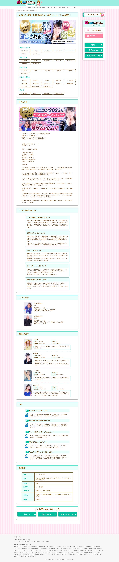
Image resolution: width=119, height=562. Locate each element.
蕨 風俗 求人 (81, 546)
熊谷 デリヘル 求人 (89, 550)
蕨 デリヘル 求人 (78, 548)
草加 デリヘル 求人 (58, 550)
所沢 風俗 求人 (57, 546)
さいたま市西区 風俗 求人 (95, 554)
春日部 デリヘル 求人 (28, 550)
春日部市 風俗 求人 (32, 556)
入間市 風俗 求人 (25, 548)
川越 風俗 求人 (26, 546)
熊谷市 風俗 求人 (71, 554)
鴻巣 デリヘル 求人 (56, 552)
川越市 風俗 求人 (18, 554)
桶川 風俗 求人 (52, 548)
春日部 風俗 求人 (73, 546)
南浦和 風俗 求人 (97, 546)
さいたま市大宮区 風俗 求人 (87, 552)
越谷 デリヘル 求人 (88, 548)
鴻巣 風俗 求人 (44, 548)
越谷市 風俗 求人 (26, 554)
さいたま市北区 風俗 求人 (82, 554)
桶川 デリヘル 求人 (29, 552)
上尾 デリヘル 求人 (99, 550)
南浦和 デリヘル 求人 (78, 550)
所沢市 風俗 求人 (63, 554)
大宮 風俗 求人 (17, 541)
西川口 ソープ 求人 (68, 550)
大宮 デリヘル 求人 (36, 541)
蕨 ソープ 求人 (38, 552)
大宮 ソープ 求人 (45, 541)
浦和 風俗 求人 (50, 546)
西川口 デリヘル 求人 (69, 548)
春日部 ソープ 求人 (47, 552)
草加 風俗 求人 (89, 546)
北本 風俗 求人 (59, 548)
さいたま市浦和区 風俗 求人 (52, 554)
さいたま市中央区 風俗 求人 (20, 556)
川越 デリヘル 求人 (98, 548)
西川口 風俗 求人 (18, 546)
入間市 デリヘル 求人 (18, 552)
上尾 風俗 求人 (17, 548)
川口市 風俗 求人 (98, 552)
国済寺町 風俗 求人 (35, 548)
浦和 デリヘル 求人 (18, 550)
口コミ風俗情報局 (61, 559)
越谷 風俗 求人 (34, 546)
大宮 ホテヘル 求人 (26, 541)
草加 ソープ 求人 (66, 552)
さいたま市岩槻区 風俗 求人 (38, 554)
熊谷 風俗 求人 (65, 546)
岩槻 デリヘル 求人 (39, 550)
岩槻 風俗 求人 (42, 546)
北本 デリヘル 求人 (75, 552)
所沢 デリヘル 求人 (49, 550)
